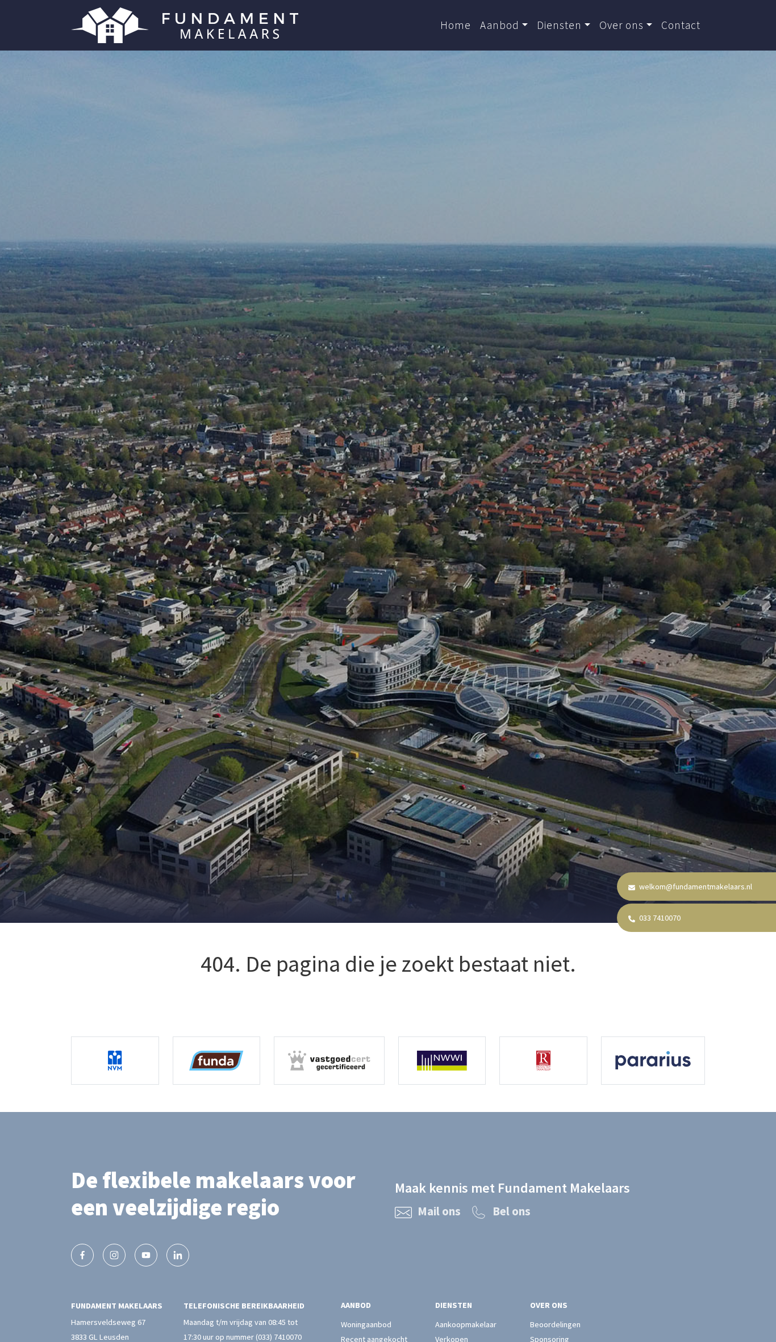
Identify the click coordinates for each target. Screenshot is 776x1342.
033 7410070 (659, 918)
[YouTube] (146, 1255)
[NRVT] (543, 1060)
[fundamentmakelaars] (82, 1255)
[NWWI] (442, 1060)
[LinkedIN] (177, 1255)
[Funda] (217, 1060)
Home (455, 25)
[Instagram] (114, 1255)
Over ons (621, 25)
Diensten (559, 25)
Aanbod (499, 25)
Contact (680, 25)
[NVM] (115, 1060)
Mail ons (439, 1211)
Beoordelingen (555, 1324)
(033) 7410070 (279, 1337)
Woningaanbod (366, 1324)
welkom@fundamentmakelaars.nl (694, 886)
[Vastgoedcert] (329, 1060)
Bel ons (512, 1211)
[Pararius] (653, 1060)
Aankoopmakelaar (466, 1324)
